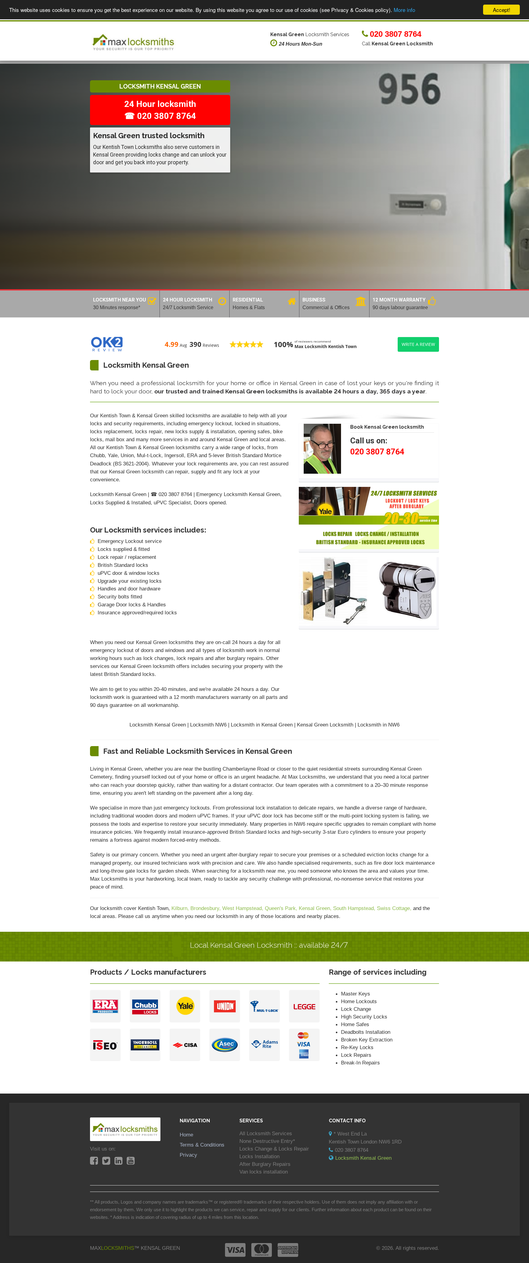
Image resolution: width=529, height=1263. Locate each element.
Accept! (501, 9)
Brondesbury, (206, 908)
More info (404, 10)
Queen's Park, (282, 908)
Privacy (188, 1155)
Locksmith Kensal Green (363, 1158)
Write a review (418, 344)
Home (186, 1135)
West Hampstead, (243, 908)
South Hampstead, (355, 908)
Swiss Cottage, (395, 908)
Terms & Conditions (202, 1145)
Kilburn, (180, 908)
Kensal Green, (316, 908)
